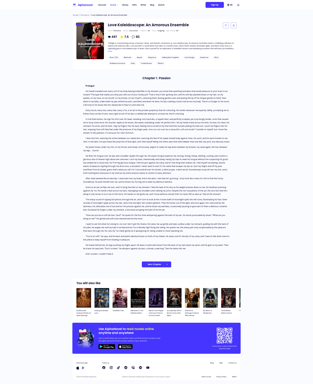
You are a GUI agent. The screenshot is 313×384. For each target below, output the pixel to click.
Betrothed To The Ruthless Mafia (137, 312)
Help (221, 363)
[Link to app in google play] (83, 367)
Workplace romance (117, 63)
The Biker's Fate (118, 311)
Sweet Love (204, 57)
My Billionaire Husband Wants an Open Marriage (83, 313)
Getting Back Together (170, 57)
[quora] (133, 367)
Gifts (134, 5)
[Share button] (234, 25)
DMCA (234, 377)
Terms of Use (206, 377)
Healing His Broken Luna (101, 312)
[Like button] (226, 25)
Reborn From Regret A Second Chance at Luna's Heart (156, 313)
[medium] (140, 367)
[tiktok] (118, 367)
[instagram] (111, 367)
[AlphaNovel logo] (82, 5)
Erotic (133, 63)
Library (125, 5)
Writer (143, 5)
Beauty (139, 57)
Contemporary (146, 63)
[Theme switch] (238, 5)
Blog (152, 5)
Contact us (232, 363)
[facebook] (103, 367)
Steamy (161, 63)
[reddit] (125, 367)
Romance (85, 15)
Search (161, 5)
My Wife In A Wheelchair (207, 312)
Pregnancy (152, 57)
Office (216, 57)
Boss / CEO (114, 57)
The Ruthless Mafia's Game (226, 312)
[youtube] (147, 367)
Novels (75, 15)
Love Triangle (189, 57)
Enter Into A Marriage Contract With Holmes (192, 313)
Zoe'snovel (133, 30)
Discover (102, 5)
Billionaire (127, 57)
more (110, 51)
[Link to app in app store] (77, 368)
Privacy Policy (222, 377)
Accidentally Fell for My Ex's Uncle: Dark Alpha (174, 313)
